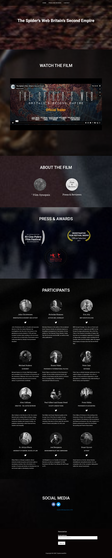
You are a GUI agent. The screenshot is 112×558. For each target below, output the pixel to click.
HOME (44, 3)
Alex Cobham (25, 402)
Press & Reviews (72, 194)
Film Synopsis (41, 194)
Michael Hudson (25, 365)
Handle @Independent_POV (65, 510)
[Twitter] (25, 322)
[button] (43, 194)
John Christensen (25, 314)
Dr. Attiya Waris (25, 447)
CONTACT (67, 3)
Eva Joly (86, 314)
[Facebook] (53, 504)
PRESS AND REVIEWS (55, 3)
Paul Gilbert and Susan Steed (55, 402)
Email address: (62, 535)
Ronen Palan (56, 365)
